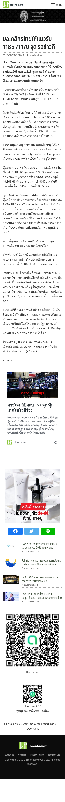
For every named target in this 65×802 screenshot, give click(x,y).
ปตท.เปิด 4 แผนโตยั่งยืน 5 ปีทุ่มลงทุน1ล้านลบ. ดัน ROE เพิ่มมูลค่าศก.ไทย (42, 595)
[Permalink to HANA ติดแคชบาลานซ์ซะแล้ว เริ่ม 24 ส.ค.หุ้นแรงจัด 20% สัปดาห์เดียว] (11, 545)
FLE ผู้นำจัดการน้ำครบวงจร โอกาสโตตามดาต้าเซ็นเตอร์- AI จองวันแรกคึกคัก (41, 562)
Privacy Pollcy (37, 755)
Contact (22, 755)
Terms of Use (54, 755)
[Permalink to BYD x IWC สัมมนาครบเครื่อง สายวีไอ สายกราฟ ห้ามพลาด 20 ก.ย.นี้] (11, 579)
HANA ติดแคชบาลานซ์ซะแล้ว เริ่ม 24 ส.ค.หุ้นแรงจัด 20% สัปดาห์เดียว (39, 545)
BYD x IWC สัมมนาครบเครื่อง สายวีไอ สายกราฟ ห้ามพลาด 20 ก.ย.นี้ (40, 579)
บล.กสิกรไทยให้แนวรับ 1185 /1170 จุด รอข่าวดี (29, 42)
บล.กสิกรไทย (35, 55)
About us (9, 755)
